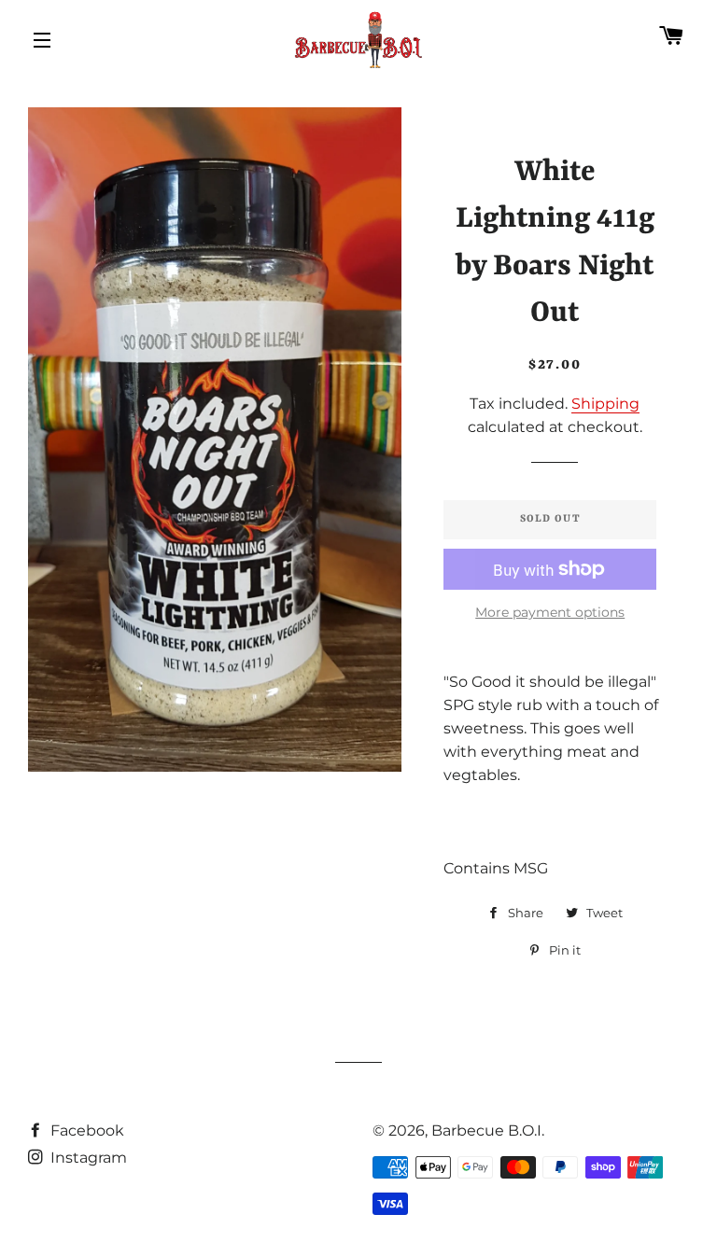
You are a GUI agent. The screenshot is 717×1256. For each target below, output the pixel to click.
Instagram (87, 1157)
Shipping (605, 403)
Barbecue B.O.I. (487, 1130)
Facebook (85, 1130)
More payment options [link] (550, 612)
